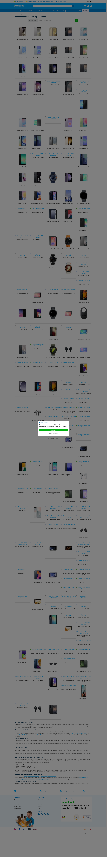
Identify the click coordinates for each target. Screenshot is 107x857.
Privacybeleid (44, 427)
